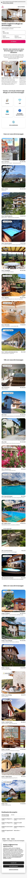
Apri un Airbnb (21, 6)
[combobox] (13, 33)
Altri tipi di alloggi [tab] (5, 814)
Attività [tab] (12, 814)
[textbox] (7, 37)
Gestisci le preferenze (13, 869)
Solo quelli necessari (13, 866)
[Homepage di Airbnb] (3, 7)
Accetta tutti (13, 862)
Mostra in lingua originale (8, 3)
